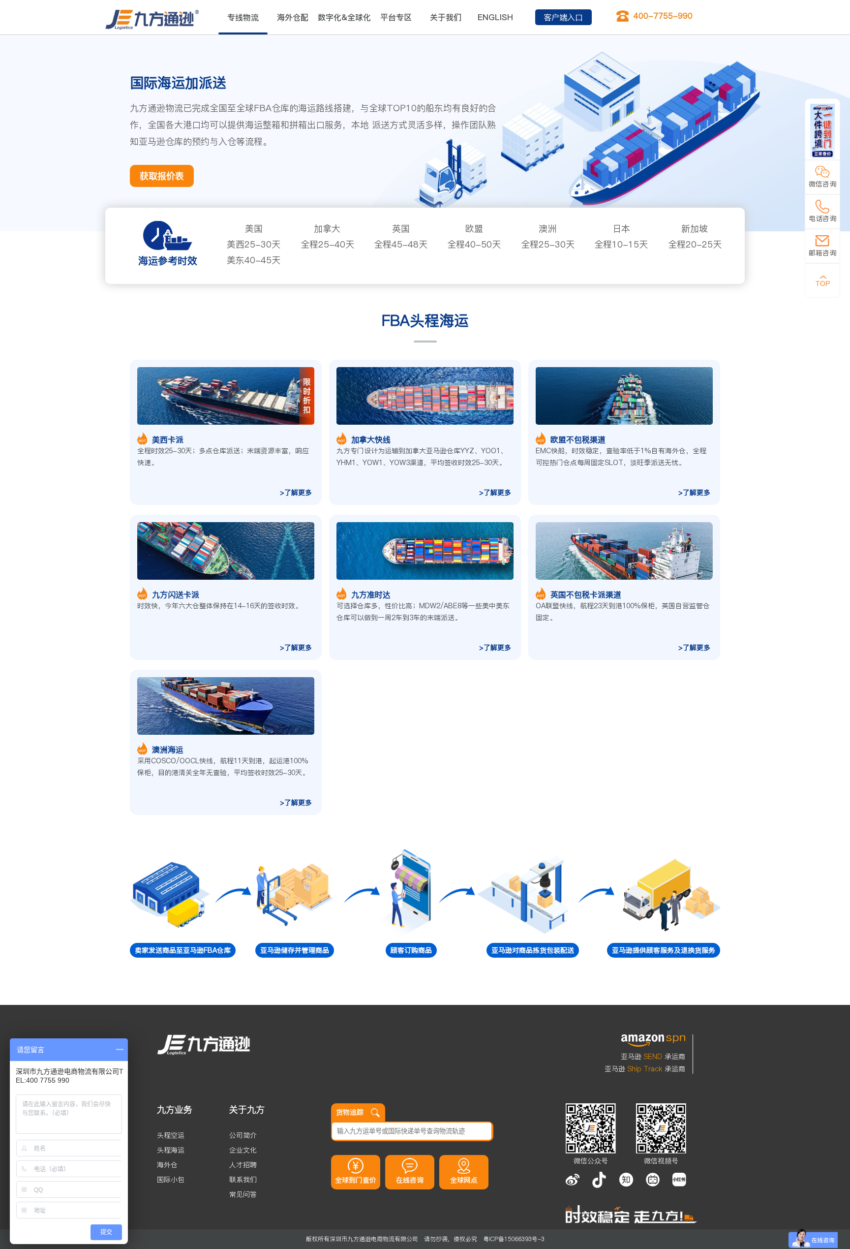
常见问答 (243, 1194)
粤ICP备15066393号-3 (514, 1239)
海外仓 (167, 1165)
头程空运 (170, 1135)
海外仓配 (292, 17)
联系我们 (243, 1180)
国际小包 (170, 1180)
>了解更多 (296, 493)
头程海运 (170, 1150)
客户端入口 (563, 17)
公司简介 (243, 1135)
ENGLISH (495, 17)
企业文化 (243, 1150)
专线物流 (243, 17)
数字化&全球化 (344, 17)
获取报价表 (162, 176)
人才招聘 (243, 1165)
